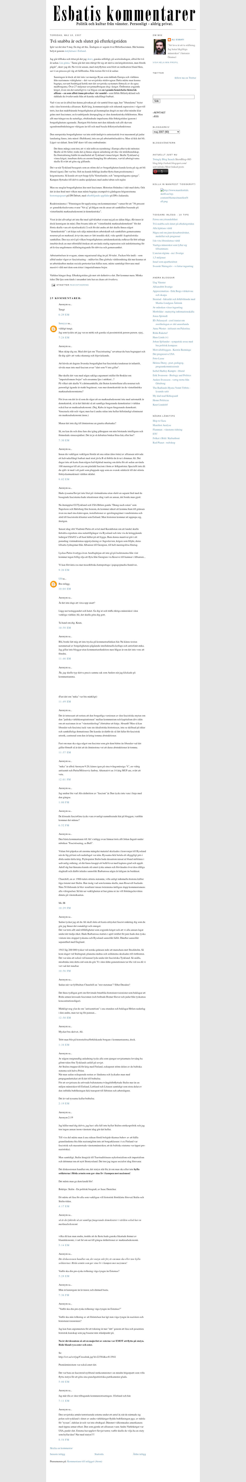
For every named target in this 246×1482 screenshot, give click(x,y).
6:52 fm (64, 825)
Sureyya (63, 323)
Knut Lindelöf (160, 404)
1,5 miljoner (159, 257)
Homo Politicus (161, 400)
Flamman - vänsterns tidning (167, 429)
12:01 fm (65, 779)
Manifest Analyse (162, 425)
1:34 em (64, 1044)
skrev (90, 59)
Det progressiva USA (163, 354)
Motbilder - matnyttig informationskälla (173, 311)
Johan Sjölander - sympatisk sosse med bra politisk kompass (173, 343)
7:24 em (64, 337)
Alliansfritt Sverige (163, 286)
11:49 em (65, 701)
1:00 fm (64, 802)
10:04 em (65, 588)
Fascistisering (79, 285)
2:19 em (64, 1103)
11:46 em (65, 658)
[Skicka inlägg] (53, 285)
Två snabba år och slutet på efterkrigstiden (88, 41)
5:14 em (64, 1245)
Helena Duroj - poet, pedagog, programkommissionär (168, 364)
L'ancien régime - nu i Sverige (168, 253)
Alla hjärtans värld (162, 228)
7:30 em (64, 440)
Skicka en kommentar (61, 1448)
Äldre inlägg (139, 1454)
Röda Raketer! (160, 333)
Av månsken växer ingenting (168, 307)
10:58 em (65, 627)
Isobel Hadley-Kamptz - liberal (169, 371)
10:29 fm (65, 908)
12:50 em (65, 1017)
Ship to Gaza (159, 420)
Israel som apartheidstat (165, 261)
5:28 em (64, 1276)
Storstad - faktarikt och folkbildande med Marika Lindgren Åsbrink (174, 301)
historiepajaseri (58, 195)
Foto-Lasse (158, 358)
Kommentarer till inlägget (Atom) (84, 1461)
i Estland (81, 51)
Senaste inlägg (57, 1454)
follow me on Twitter (185, 77)
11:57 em (65, 752)
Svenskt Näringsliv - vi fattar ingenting (173, 266)
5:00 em (64, 1381)
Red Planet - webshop (164, 442)
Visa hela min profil (165, 62)
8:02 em (64, 479)
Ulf (60, 578)
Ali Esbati (178, 40)
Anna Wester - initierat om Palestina (171, 328)
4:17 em (64, 1206)
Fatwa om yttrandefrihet (165, 219)
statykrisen (70, 51)
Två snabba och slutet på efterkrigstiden (173, 223)
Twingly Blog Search (164, 159)
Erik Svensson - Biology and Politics (172, 375)
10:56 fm (65, 971)
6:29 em (64, 314)
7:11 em (64, 1400)
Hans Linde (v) (160, 337)
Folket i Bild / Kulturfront (166, 438)
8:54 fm (64, 1439)
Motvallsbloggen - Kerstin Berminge (172, 349)
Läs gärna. (65, 62)
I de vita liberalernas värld (166, 240)
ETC (155, 433)
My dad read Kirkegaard (165, 395)
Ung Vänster (159, 282)
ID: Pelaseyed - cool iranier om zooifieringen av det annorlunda (171, 322)
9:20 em (64, 570)
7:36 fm (64, 1295)
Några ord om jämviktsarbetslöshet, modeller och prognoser (171, 234)
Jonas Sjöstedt (160, 316)
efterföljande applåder (98, 195)
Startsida (99, 1454)
